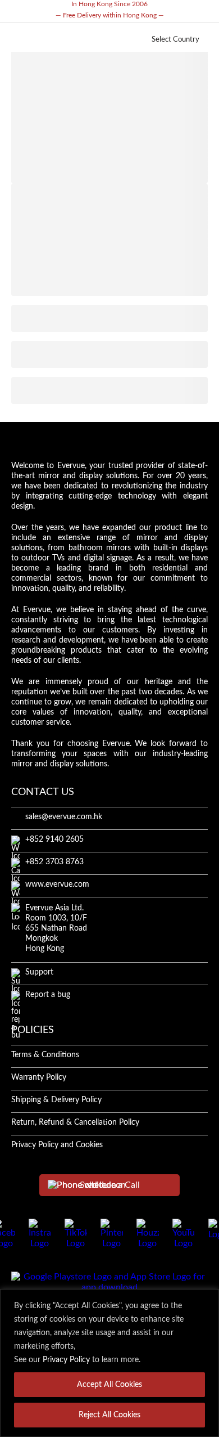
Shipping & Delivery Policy (56, 1100)
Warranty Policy (38, 1077)
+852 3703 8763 (54, 862)
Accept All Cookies (109, 1385)
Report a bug (47, 995)
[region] (109, 1363)
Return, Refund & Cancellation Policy (75, 1122)
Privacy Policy (66, 1360)
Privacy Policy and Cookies (57, 1145)
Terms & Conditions (45, 1055)
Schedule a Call (110, 1184)
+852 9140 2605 (54, 839)
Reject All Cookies (109, 1415)
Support (39, 972)
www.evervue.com (57, 884)
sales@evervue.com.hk (63, 817)
